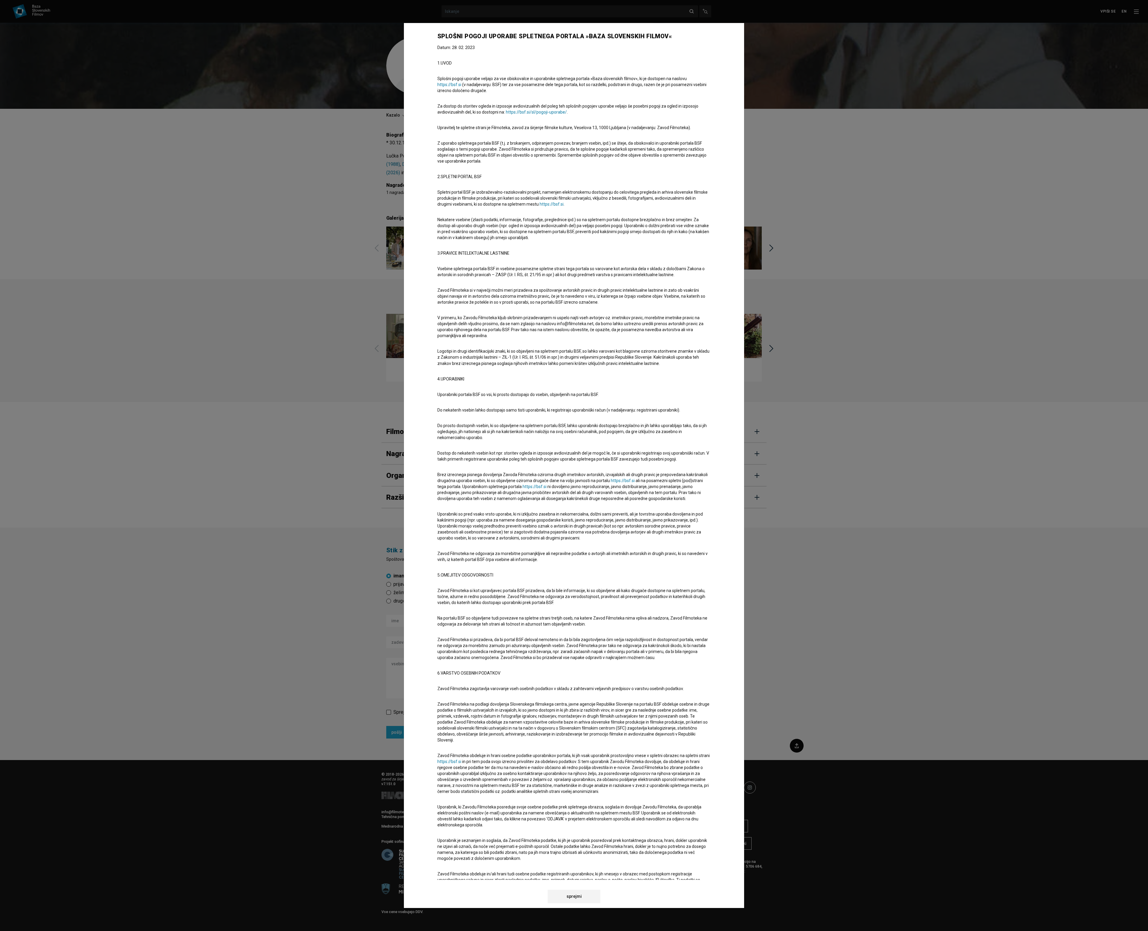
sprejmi (574, 896)
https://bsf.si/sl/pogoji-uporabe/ (536, 112)
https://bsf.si (449, 84)
